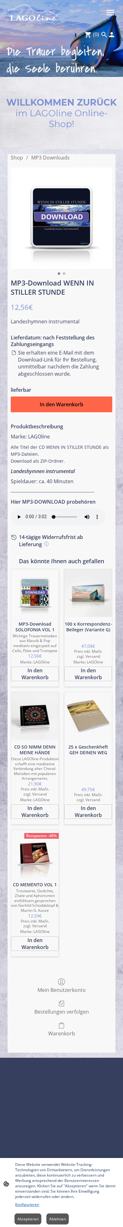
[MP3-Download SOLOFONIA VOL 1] (35, 593)
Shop (17, 157)
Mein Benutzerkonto (62, 990)
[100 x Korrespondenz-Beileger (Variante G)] (88, 593)
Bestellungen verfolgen (61, 1011)
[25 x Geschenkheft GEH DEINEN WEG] (88, 716)
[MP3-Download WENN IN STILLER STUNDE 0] (61, 218)
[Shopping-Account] (111, 34)
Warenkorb (61, 1033)
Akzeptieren (27, 1219)
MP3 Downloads (50, 157)
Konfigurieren (27, 1204)
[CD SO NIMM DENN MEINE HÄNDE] (35, 716)
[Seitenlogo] (33, 13)
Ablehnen (57, 1219)
